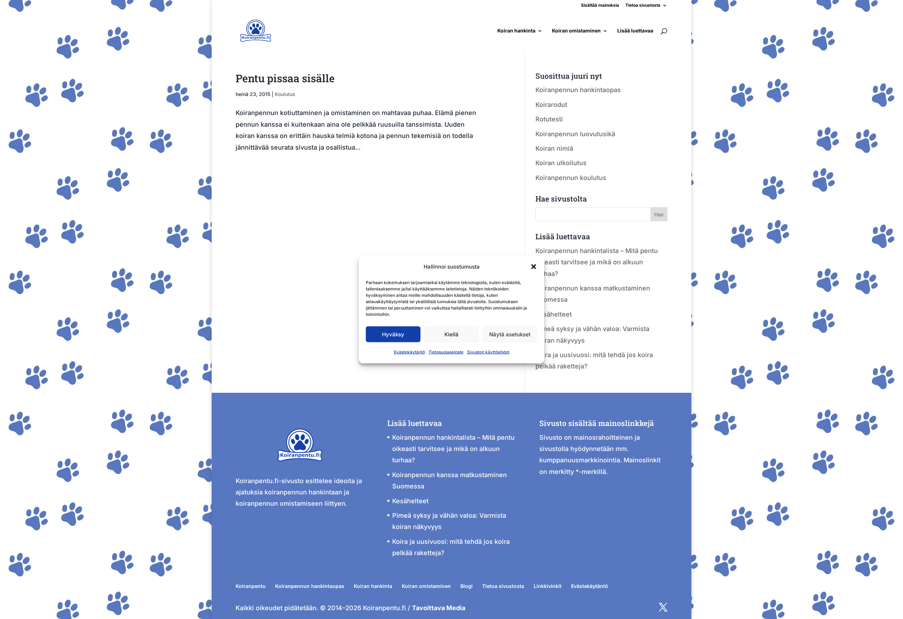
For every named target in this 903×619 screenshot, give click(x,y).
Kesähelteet (553, 314)
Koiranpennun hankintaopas (578, 90)
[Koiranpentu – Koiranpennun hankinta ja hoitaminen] (299, 469)
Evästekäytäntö (409, 352)
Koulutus (285, 94)
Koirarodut (551, 104)
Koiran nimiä (554, 148)
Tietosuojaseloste (446, 352)
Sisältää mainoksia (600, 5)
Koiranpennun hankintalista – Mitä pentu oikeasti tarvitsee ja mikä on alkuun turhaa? (596, 262)
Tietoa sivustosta (642, 5)
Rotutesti (549, 119)
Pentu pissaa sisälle (285, 78)
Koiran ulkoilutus (561, 163)
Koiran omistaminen (576, 31)
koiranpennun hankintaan (303, 492)
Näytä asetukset (510, 334)
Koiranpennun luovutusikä (575, 134)
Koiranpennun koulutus (570, 177)
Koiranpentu (251, 586)
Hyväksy (393, 334)
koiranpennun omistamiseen (279, 503)
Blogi (466, 586)
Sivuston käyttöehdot (488, 352)
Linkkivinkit (548, 586)
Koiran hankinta (516, 31)
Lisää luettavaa (635, 31)
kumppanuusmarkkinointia (579, 460)
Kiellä (451, 334)
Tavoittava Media (438, 608)
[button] (533, 266)
